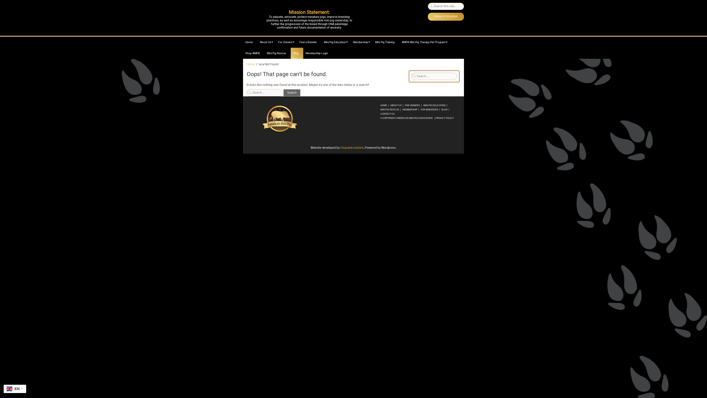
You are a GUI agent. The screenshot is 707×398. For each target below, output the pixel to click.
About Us (265, 42)
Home (249, 42)
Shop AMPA (252, 53)
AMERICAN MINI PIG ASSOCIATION (414, 118)
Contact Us (387, 114)
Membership (360, 42)
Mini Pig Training (385, 42)
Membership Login (317, 53)
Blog (295, 53)
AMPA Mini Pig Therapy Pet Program (424, 42)
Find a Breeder (308, 42)
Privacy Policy (445, 118)
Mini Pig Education (335, 42)
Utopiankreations (352, 147)
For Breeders (429, 109)
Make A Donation (446, 16)
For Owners (285, 42)
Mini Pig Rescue (276, 53)
